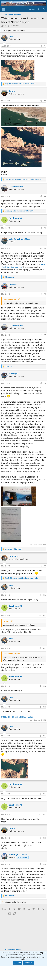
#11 (44, 616)
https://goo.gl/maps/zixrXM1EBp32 (17, 716)
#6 (45, 294)
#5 (45, 248)
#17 (44, 814)
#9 (45, 566)
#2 (45, 101)
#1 (45, 46)
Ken (4, 26)
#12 (44, 648)
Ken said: (6, 621)
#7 (45, 335)
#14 (44, 707)
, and (20, 84)
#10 (44, 595)
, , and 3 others (22, 578)
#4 (45, 228)
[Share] (41, 46)
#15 (44, 736)
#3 (45, 196)
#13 (44, 686)
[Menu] (4, 9)
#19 (44, 864)
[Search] (43, 9)
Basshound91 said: (10, 299)
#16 (44, 794)
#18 (44, 838)
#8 (45, 383)
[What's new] (38, 9)
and (13, 549)
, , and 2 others (23, 179)
